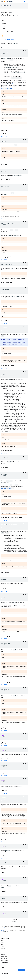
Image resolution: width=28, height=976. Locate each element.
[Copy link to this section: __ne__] (6, 872)
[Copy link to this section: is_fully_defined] (13, 450)
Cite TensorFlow (4, 962)
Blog (2, 940)
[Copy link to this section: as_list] (7, 134)
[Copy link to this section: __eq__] (6, 773)
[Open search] (21, 1)
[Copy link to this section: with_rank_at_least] (15, 636)
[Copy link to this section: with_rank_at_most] (14, 682)
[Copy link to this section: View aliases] (10, 47)
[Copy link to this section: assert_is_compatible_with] (20, 216)
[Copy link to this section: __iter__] (8, 839)
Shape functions (16, 83)
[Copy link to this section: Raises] (5, 100)
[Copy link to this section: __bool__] (7, 743)
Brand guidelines (4, 960)
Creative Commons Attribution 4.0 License (10, 927)
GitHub (2, 944)
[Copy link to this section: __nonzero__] (10, 891)
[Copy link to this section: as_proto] (8, 164)
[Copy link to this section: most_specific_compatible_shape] (23, 517)
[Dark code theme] (24, 50)
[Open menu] (2, 1)
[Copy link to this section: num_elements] (11, 572)
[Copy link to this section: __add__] (7, 728)
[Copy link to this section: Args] (5, 91)
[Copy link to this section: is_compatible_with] (15, 366)
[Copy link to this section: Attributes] (7, 109)
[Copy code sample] (26, 50)
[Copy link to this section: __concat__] (9, 758)
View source (4, 136)
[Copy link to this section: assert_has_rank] (12, 179)
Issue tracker (3, 954)
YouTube (3, 948)
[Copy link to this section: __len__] (7, 855)
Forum (2, 942)
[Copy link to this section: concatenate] (10, 320)
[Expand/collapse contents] (8, 19)
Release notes (4, 956)
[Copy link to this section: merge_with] (9, 467)
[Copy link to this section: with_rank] (8, 589)
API (7, 9)
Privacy (6, 967)
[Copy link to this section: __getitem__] (10, 790)
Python (20, 9)
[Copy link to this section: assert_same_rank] (13, 282)
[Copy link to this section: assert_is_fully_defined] (18, 257)
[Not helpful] (11, 12)
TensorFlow (3, 9)
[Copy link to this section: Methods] (8, 130)
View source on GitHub (9, 39)
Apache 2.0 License (11, 929)
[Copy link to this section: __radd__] (8, 906)
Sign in (25, 1)
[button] (14, 47)
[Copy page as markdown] (17, 15)
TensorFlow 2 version (8, 35)
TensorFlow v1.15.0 (6, 5)
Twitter (2, 946)
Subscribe (21, 970)
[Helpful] (9, 12)
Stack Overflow (4, 958)
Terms (2, 967)
